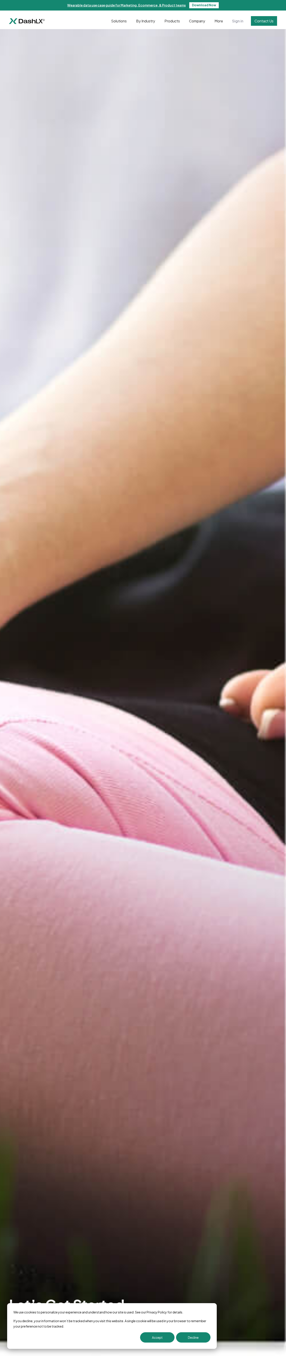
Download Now (204, 5)
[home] (27, 21)
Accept (157, 1337)
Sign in (237, 21)
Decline (193, 1337)
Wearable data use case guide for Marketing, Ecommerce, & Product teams (126, 5)
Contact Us (263, 21)
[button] (118, 21)
